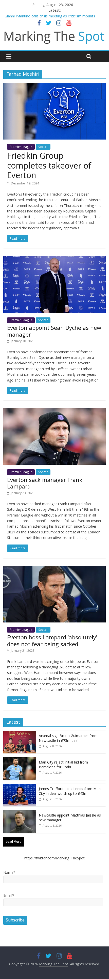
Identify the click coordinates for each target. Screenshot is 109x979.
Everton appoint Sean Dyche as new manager (54, 331)
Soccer (43, 147)
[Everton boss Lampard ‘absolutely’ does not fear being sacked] (54, 569)
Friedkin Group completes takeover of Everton (49, 165)
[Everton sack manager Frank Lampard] (54, 411)
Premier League (21, 147)
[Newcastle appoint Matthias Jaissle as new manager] (19, 812)
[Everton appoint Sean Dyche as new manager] (54, 259)
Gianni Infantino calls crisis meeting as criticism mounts (50, 16)
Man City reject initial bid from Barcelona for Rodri (63, 765)
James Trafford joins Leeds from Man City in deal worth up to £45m (70, 791)
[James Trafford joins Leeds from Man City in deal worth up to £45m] (19, 786)
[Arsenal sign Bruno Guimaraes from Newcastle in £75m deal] (19, 733)
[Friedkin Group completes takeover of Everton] (54, 86)
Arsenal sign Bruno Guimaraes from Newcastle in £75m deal (68, 738)
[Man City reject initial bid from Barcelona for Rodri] (19, 759)
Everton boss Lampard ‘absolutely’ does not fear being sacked (52, 640)
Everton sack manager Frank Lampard (44, 483)
